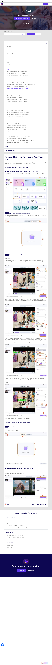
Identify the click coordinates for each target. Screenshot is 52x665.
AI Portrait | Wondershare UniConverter (13, 95)
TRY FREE (20, 570)
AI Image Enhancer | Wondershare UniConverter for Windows (17, 106)
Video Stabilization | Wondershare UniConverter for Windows (17, 103)
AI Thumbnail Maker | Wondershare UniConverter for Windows (18, 114)
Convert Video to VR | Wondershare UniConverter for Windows (18, 80)
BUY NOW (34, 18)
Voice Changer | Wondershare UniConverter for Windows (17, 121)
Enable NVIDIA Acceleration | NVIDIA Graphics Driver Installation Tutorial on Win (20, 140)
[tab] (26, 43)
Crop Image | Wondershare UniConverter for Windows (16, 125)
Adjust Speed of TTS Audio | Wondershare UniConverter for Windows (19, 136)
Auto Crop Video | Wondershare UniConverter (15, 93)
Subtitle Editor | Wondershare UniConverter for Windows (17, 86)
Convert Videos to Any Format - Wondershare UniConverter (17, 527)
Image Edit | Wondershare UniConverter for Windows (16, 131)
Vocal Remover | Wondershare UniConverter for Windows (17, 99)
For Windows (31, 34)
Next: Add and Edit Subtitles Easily (39, 504)
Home (5, 31)
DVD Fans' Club (9, 547)
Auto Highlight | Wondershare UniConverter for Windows (16, 116)
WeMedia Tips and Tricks (11, 549)
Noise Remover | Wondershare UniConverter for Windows (17, 101)
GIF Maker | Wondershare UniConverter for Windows (16, 73)
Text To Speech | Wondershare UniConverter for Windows (17, 110)
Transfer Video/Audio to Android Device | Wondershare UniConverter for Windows (21, 84)
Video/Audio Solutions (10, 150)
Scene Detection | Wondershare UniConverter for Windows (17, 118)
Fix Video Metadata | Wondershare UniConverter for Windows (17, 75)
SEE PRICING (31, 570)
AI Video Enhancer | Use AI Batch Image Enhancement (16, 123)
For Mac (37, 34)
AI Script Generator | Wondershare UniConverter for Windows (17, 108)
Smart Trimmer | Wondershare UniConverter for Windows (17, 90)
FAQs (7, 146)
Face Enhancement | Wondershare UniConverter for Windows (17, 134)
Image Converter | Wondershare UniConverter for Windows (17, 71)
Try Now (45, 4)
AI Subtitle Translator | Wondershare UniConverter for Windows (18, 112)
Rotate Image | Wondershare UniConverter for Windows (16, 127)
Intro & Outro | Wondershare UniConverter (14, 97)
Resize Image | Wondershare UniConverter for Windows (16, 129)
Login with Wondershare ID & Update (13, 523)
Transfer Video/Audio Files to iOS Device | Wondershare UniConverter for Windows (21, 82)
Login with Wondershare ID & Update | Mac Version (15, 537)
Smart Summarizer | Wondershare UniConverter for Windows (17, 142)
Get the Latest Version (21, 18)
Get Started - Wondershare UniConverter (14, 520)
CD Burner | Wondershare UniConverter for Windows (16, 77)
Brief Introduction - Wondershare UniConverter (15, 525)
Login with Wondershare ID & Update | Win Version (15, 535)
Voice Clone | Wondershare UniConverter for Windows (16, 138)
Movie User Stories (10, 545)
